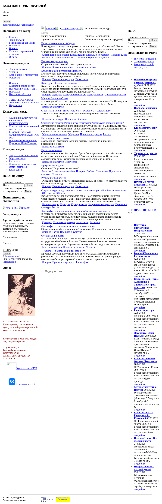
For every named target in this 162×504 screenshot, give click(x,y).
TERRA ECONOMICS (21, 99)
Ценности (70, 119)
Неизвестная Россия (20, 94)
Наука (55, 232)
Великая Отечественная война (58, 171)
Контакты (14, 161)
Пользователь (10, 237)
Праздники (102, 171)
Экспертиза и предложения (24, 102)
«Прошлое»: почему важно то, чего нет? (63, 250)
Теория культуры (18, 69)
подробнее (139, 105)
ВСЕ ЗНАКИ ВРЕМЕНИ (142, 210)
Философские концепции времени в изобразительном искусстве (76, 211)
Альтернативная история (55, 54)
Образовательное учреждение (62, 498)
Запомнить (12, 250)
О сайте (14, 57)
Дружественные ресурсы (22, 164)
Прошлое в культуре (99, 57)
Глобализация (77, 54)
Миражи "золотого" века (54, 98)
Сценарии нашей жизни (22, 85)
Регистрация (27, 24)
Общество (14, 77)
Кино (124, 54)
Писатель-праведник (145, 58)
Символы (57, 174)
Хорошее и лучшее (144, 61)
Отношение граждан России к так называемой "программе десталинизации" (82, 123)
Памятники (81, 57)
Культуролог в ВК (25, 384)
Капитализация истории (54, 61)
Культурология (95, 94)
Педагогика (15, 105)
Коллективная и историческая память (61, 70)
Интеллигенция (50, 204)
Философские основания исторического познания (68, 226)
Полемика (14, 45)
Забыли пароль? (11, 24)
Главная (13, 37)
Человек (13, 72)
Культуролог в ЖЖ (26, 368)
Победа (90, 171)
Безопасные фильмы (20, 132)
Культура (57, 94)
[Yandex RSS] (10, 207)
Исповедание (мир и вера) (23, 88)
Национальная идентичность (57, 57)
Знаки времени (17, 40)
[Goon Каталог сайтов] (48, 501)
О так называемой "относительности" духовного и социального (76, 110)
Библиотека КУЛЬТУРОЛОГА (18, 122)
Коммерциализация (62, 67)
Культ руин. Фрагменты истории (59, 83)
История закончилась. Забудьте (58, 43)
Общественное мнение (54, 134)
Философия (82, 222)
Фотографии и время (52, 235)
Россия (107, 134)
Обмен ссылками (18, 166)
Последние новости (141, 218)
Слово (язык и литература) (23, 74)
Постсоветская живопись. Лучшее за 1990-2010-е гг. (23, 142)
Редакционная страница (22, 42)
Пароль (7, 243)
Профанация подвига (52, 165)
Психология (81, 79)
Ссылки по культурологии (23, 117)
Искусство (14, 91)
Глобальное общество (97, 54)
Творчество (71, 161)
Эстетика (82, 119)
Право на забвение (51, 150)
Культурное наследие (74, 94)
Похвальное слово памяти (55, 138)
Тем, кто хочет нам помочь (23, 155)
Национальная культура (101, 204)
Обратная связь (17, 158)
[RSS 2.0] (24, 207)
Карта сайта (15, 169)
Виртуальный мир (52, 247)
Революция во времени (53, 178)
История (13, 83)
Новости (13, 48)
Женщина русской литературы (144, 66)
